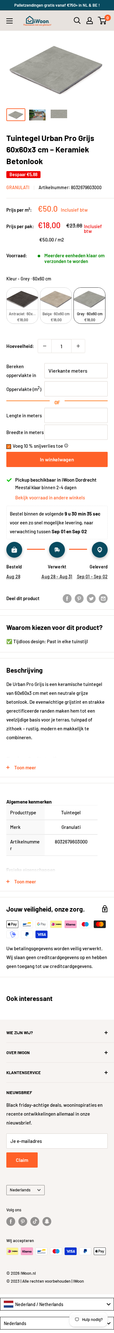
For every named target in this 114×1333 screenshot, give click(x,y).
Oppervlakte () (23, 389)
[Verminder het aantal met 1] (44, 346)
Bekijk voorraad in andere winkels (50, 497)
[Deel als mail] (103, 598)
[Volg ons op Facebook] (10, 1221)
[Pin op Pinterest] (79, 598)
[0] (102, 20)
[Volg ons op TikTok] (34, 1221)
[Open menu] (9, 20)
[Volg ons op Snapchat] (46, 1221)
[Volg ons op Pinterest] (22, 1221)
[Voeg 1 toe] (78, 346)
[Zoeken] (77, 20)
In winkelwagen (57, 459)
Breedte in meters (25, 432)
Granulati (17, 187)
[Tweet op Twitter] (91, 598)
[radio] (22, 305)
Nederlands (20, 1189)
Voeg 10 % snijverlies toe (40, 446)
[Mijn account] (89, 20)
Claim (22, 1160)
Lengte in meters (24, 415)
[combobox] (57, 1304)
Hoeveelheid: (20, 346)
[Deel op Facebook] (67, 598)
